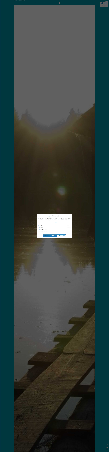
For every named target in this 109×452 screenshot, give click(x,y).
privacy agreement (56, 220)
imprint (56, 222)
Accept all (46, 235)
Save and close (61, 235)
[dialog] (54, 226)
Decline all (53, 235)
